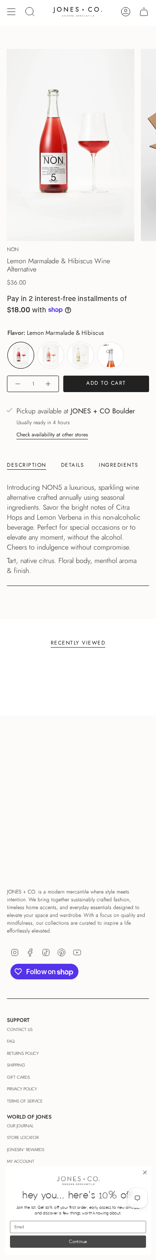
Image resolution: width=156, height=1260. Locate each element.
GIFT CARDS (18, 1077)
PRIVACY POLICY (22, 1089)
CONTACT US (19, 1029)
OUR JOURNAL (20, 1126)
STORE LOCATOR (23, 1137)
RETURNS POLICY (23, 1053)
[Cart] (144, 12)
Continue (78, 1242)
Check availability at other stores (52, 435)
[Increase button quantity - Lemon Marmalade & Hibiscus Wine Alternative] (48, 384)
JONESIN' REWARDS (25, 1149)
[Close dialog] (145, 1172)
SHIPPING (16, 1065)
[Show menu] (11, 12)
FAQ (11, 1041)
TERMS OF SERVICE (24, 1101)
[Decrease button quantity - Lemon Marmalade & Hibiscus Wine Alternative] (17, 384)
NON (13, 249)
